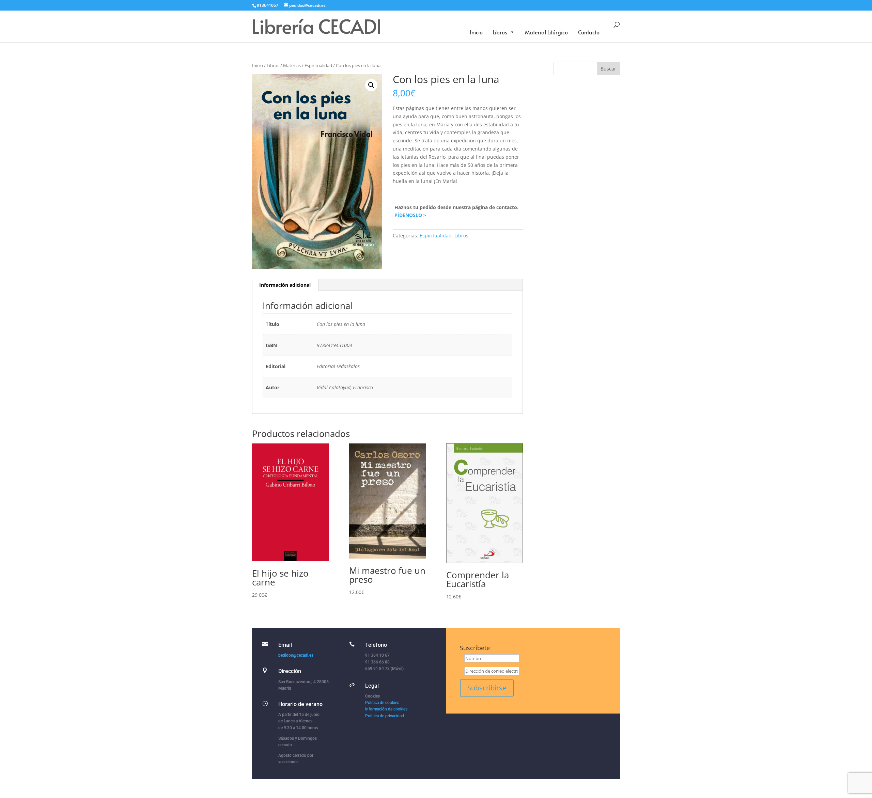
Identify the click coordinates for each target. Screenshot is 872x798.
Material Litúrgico (546, 32)
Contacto (589, 32)
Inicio (476, 32)
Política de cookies (382, 702)
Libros (500, 32)
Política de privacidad (384, 716)
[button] (371, 85)
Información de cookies (386, 709)
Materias (292, 65)
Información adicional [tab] (285, 285)
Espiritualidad (318, 65)
